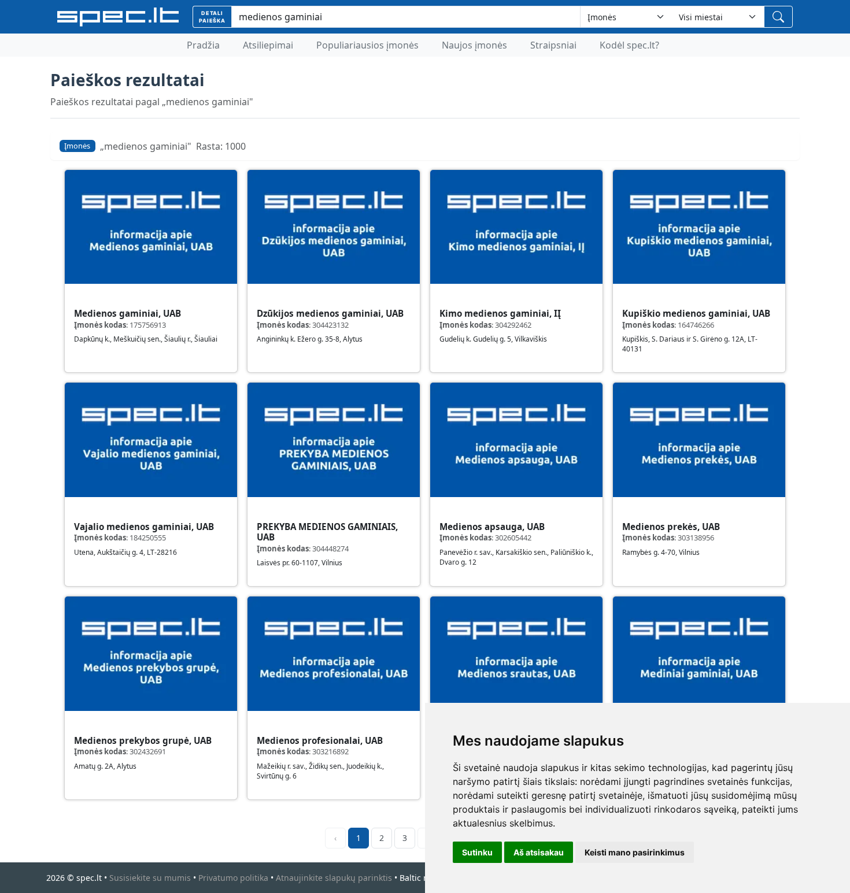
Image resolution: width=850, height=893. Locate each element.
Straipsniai (553, 45)
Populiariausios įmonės (367, 45)
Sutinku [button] (477, 852)
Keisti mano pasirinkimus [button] (635, 852)
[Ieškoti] (778, 17)
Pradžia (203, 45)
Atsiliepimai (268, 45)
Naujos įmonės (474, 45)
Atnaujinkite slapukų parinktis (334, 877)
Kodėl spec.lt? (629, 45)
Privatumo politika (233, 877)
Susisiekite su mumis (150, 877)
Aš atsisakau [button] (538, 852)
